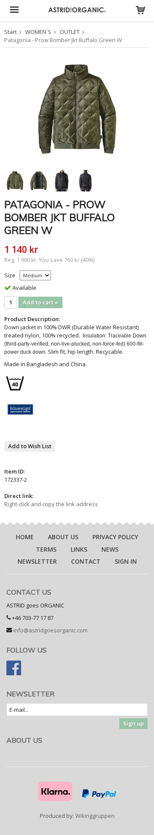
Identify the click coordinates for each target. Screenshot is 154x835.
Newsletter (37, 561)
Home (25, 537)
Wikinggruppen (95, 816)
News (109, 549)
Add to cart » (40, 302)
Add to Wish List (29, 446)
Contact (86, 561)
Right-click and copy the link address (51, 504)
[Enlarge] (77, 109)
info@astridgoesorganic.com (50, 630)
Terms (46, 549)
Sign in (126, 561)
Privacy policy (115, 537)
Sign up (133, 723)
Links (79, 549)
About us (63, 537)
